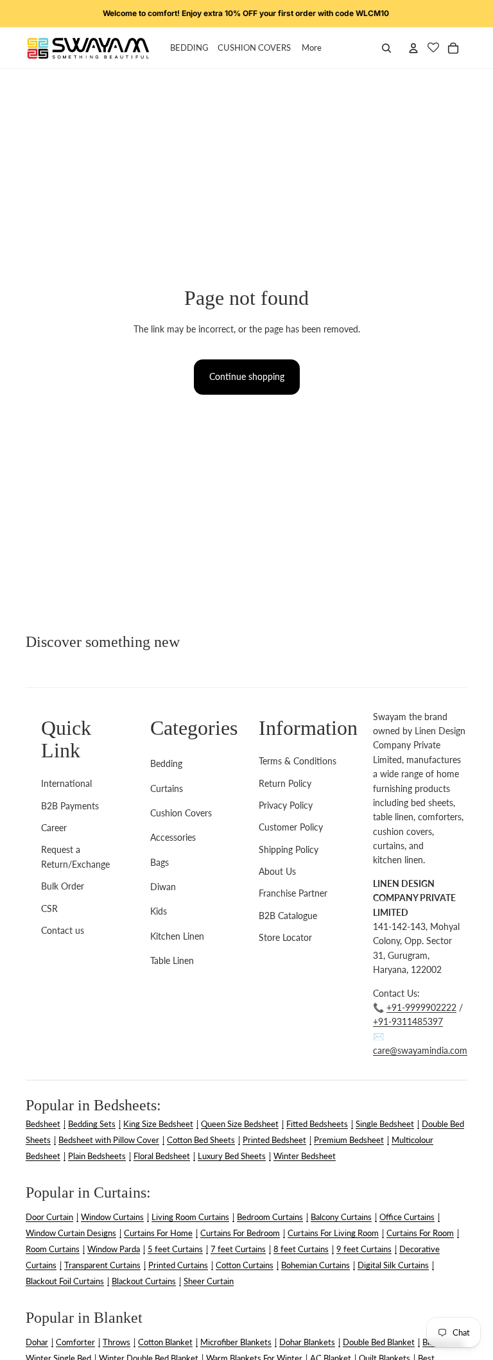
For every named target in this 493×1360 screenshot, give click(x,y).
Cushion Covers (181, 812)
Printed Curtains (178, 1265)
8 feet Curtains (301, 1249)
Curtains (166, 788)
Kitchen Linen (177, 936)
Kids (158, 911)
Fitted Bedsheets (317, 1124)
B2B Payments (70, 805)
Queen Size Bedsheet (240, 1124)
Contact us (62, 930)
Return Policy (285, 783)
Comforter (75, 1342)
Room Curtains (53, 1249)
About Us (277, 871)
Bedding (166, 763)
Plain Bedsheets (97, 1156)
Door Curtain (49, 1217)
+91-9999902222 (421, 1007)
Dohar (37, 1342)
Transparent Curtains (102, 1265)
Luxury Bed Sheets (232, 1156)
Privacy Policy (286, 805)
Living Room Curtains (190, 1217)
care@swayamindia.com (420, 1050)
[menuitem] (311, 48)
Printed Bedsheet (274, 1140)
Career (54, 827)
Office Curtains (407, 1217)
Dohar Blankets (307, 1342)
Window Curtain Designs (71, 1233)
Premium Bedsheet (349, 1140)
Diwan (163, 886)
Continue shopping (246, 376)
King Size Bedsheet (158, 1124)
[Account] (413, 48)
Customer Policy (291, 827)
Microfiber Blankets (236, 1342)
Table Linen (172, 960)
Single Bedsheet (385, 1124)
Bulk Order (62, 886)
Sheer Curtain (209, 1281)
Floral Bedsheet (162, 1156)
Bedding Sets (92, 1124)
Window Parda (113, 1249)
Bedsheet (43, 1124)
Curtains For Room (420, 1233)
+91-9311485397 (408, 1021)
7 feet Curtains (238, 1249)
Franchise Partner (293, 893)
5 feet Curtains (175, 1249)
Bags (159, 862)
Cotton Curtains (244, 1265)
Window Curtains (112, 1217)
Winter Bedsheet (304, 1156)
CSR (49, 908)
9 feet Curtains (364, 1249)
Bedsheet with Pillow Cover (108, 1140)
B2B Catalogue (288, 915)
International (66, 783)
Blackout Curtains (144, 1281)
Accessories (173, 837)
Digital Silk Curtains (393, 1265)
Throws (116, 1342)
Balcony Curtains (341, 1217)
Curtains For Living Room (333, 1233)
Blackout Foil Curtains (65, 1281)
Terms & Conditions (297, 760)
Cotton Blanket (165, 1342)
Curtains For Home (158, 1233)
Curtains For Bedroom (240, 1233)
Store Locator (285, 937)
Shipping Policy (288, 849)
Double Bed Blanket (379, 1342)
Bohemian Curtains (315, 1265)
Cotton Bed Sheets (201, 1140)
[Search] (386, 48)
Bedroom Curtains (270, 1217)
